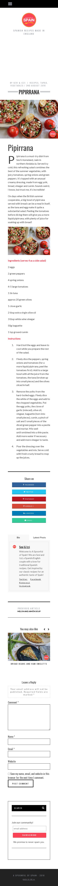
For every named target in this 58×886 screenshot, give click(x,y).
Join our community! (22, 822)
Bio (18, 537)
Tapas (43, 82)
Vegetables (17, 85)
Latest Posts (39, 537)
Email (29, 520)
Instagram (24, 586)
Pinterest (29, 499)
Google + (29, 506)
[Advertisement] (29, 60)
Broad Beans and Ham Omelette (29, 663)
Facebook (29, 485)
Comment (13, 702)
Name (11, 736)
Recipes (34, 82)
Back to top (28, 879)
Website (12, 761)
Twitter (29, 492)
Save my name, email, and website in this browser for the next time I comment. (28, 775)
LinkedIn (29, 513)
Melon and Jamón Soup (29, 609)
